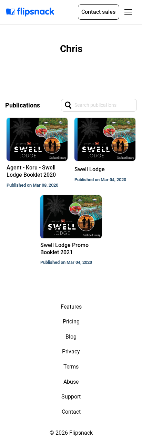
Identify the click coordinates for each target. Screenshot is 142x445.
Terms (71, 366)
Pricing (71, 321)
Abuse (71, 382)
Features (71, 306)
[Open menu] (128, 12)
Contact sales (98, 12)
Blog (71, 336)
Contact (71, 411)
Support (71, 396)
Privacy (71, 351)
